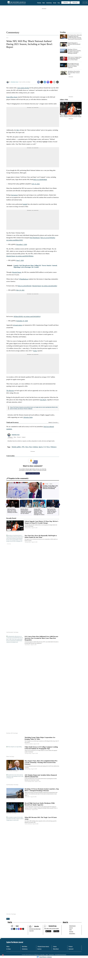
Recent (19, 437)
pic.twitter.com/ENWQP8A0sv (24, 256)
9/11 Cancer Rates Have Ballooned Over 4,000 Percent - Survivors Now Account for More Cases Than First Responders (42, 638)
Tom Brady (43, 399)
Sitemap (47, 954)
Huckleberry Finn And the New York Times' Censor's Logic (74, 73)
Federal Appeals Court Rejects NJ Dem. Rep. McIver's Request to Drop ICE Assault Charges (70, 116)
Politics (8, 946)
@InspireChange (16, 272)
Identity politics (16, 447)
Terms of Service (51, 954)
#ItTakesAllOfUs (18, 316)
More (15, 437)
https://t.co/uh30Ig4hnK (40, 179)
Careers (70, 929)
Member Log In (75, 2)
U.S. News (46, 447)
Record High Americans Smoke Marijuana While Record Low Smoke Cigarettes (73, 65)
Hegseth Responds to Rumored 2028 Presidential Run (74, 44)
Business (39, 949)
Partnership (71, 931)
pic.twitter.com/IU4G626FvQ (32, 316)
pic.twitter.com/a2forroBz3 (49, 286)
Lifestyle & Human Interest (43, 946)
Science (55, 946)
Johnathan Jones (16, 434)
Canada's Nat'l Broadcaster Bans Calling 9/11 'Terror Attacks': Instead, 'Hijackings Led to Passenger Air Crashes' (35, 266)
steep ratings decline (23, 88)
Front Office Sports (11, 97)
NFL (17, 130)
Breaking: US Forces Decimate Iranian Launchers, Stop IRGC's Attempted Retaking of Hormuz (74, 51)
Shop (59, 3)
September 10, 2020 (22, 321)
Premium (39, 3)
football (25, 204)
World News (24, 946)
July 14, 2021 (36, 184)
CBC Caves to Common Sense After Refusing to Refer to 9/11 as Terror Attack (74, 58)
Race (27, 447)
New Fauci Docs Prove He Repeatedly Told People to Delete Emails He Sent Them (41, 536)
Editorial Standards (72, 926)
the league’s (14, 195)
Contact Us (71, 928)
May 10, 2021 (20, 290)
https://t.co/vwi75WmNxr (48, 237)
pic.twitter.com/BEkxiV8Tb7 (14, 240)
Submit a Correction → (54, 422)
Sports (7, 37)
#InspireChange (10, 256)
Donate (54, 3)
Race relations (33, 447)
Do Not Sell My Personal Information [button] (60, 954)
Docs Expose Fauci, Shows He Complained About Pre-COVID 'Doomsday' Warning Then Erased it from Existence (75, 37)
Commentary (49, 3)
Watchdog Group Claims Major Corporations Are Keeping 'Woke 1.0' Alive (40, 738)
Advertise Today (28, 417)
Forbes (35, 351)
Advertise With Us (72, 933)
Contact (23, 437)
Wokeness (54, 447)
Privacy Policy (42, 954)
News (43, 3)
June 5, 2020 (20, 260)
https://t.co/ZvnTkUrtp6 (24, 286)
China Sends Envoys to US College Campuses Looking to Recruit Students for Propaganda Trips (41, 747)
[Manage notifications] (3, 955)
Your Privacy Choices (45, 957)
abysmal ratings (17, 325)
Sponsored (71, 949)
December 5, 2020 (21, 244)
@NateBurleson (23, 279)
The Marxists (10, 390)
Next (8, 918)
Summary (10, 437)
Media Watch (56, 949)
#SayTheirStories (35, 237)
